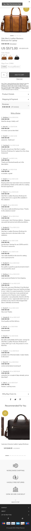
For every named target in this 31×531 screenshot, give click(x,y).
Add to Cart (19, 75)
